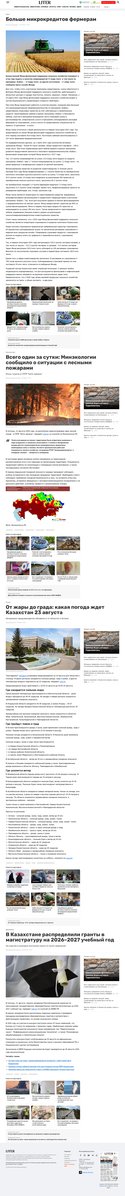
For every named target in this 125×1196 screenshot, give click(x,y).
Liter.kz (46, 434)
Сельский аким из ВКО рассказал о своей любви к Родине (28, 340)
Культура (65, 7)
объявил (23, 676)
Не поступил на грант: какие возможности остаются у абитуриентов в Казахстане (37, 1139)
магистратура (33, 1074)
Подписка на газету (108, 2)
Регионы (73, 7)
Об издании (67, 1154)
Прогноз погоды (19, 863)
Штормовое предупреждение (45, 863)
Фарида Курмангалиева (13, 378)
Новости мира (35, 7)
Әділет (79, 7)
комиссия (24, 1074)
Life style (52, 7)
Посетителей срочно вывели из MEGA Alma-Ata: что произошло (30, 590)
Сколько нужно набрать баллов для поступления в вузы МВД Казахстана (41, 1066)
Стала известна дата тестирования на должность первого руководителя (34, 1134)
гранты (17, 1074)
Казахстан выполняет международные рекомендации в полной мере (32, 345)
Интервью (44, 7)
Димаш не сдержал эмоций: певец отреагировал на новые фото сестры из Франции (98, 75)
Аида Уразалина (11, 622)
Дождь (28, 863)
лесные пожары (19, 530)
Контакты (67, 1162)
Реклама (66, 1156)
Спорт (59, 7)
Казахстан (9, 530)
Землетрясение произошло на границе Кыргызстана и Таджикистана (100, 50)
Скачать (101, 1184)
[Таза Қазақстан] (96, 2)
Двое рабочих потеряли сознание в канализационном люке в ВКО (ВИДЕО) (34, 595)
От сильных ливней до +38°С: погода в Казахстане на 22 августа (30, 922)
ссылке (69, 858)
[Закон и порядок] (85, 2)
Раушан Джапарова (12, 25)
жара (33, 863)
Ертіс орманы (50, 530)
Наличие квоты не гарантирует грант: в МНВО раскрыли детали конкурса (41, 1069)
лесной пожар (40, 530)
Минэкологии (30, 530)
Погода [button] (106, 7)
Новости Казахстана (21, 7)
